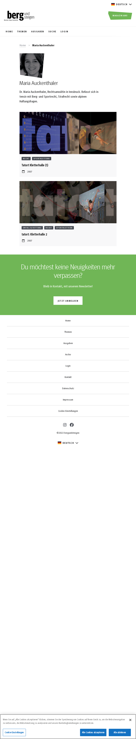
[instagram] (64, 424)
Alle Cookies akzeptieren (93, 732)
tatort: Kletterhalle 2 (34, 234)
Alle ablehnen (120, 732)
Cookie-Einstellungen (68, 410)
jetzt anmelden (68, 301)
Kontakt (68, 377)
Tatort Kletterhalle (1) (35, 165)
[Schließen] (130, 720)
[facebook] (71, 425)
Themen (68, 331)
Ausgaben (68, 343)
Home (22, 45)
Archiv (68, 354)
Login (68, 365)
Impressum (68, 399)
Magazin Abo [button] (120, 15)
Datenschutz (68, 388)
